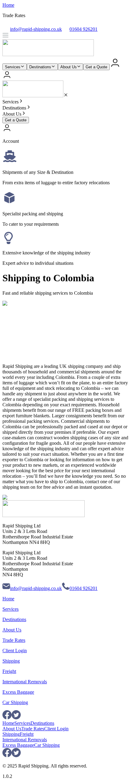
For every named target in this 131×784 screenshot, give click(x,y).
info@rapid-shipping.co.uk (36, 588)
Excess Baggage (18, 692)
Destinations (40, 67)
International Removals (24, 681)
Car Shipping (15, 702)
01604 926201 (83, 588)
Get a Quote (96, 67)
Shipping (11, 661)
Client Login (14, 650)
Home (8, 5)
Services (12, 67)
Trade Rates (13, 640)
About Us (68, 67)
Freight (9, 671)
